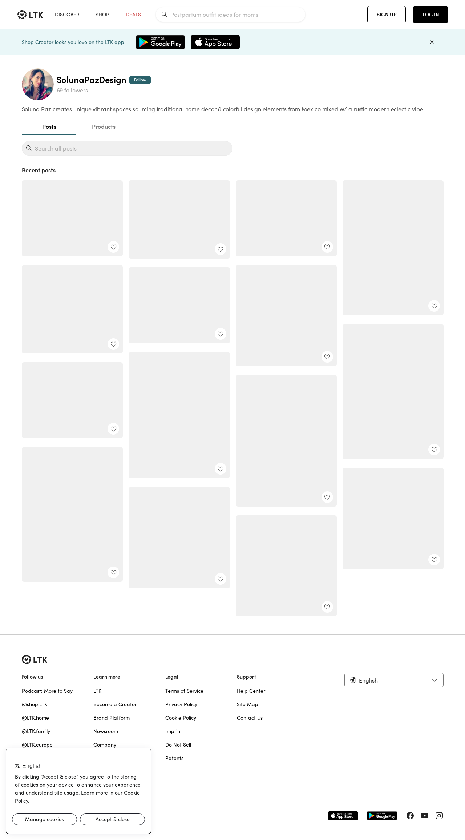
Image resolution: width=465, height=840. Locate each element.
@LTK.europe (37, 744)
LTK (97, 691)
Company (104, 744)
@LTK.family (36, 731)
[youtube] (424, 815)
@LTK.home (35, 718)
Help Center (251, 691)
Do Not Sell (178, 744)
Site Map (247, 704)
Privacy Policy (181, 704)
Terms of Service (184, 691)
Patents (174, 758)
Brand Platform (111, 718)
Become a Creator (115, 704)
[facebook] (410, 815)
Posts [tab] (49, 126)
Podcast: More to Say (47, 691)
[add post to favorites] (113, 247)
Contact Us (250, 718)
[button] (393, 680)
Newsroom (105, 731)
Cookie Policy (180, 718)
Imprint (173, 731)
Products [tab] (103, 126)
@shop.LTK (34, 704)
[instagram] (439, 815)
